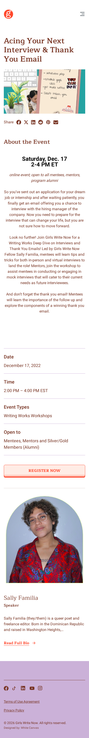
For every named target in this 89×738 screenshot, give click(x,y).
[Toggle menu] (82, 14)
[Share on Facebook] (18, 122)
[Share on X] (26, 122)
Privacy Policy (14, 710)
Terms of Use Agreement (22, 701)
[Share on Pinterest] (48, 122)
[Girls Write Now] (8, 18)
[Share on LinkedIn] (33, 122)
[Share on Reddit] (40, 122)
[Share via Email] (55, 122)
